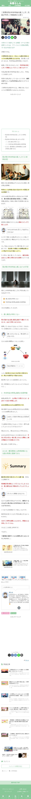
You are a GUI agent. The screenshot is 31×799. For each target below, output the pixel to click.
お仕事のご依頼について (23, 792)
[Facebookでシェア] (5, 37)
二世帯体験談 (6, 613)
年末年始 (14, 613)
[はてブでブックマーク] (9, 37)
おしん (11, 592)
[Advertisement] (15, 111)
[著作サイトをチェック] (19, 607)
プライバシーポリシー (8, 789)
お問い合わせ (22, 789)
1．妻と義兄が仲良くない (13, 141)
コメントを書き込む (15, 766)
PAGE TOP (16, 782)
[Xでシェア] (2, 37)
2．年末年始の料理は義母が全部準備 (16, 144)
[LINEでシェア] (12, 37)
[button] (15, 37)
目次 (13, 131)
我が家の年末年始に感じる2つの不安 (14, 139)
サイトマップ (8, 791)
